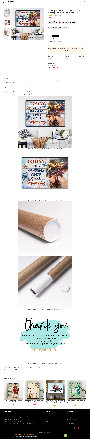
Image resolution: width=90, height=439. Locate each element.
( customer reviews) (56, 15)
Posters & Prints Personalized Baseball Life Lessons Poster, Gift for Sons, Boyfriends (13, 401)
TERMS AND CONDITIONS (71, 421)
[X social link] (52, 67)
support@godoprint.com (12, 419)
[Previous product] (83, 6)
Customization (50, 30)
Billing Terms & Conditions (72, 419)
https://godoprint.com (12, 371)
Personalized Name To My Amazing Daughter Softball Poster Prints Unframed (34, 401)
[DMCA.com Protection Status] (65, 435)
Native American (53, 65)
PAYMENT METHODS (70, 423)
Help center (48, 413)
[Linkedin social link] (56, 67)
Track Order (48, 419)
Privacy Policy (69, 415)
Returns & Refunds (49, 417)
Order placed (50, 58)
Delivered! (82, 58)
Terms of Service (70, 417)
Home (5, 6)
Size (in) (49, 25)
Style (49, 20)
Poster (9, 6)
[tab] (38, 72)
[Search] (81, 2)
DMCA (47, 423)
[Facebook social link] (50, 67)
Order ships (66, 58)
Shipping (47, 415)
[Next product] (85, 6)
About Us (68, 413)
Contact (47, 421)
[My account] (79, 2)
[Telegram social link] (57, 67)
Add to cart (55, 35)
